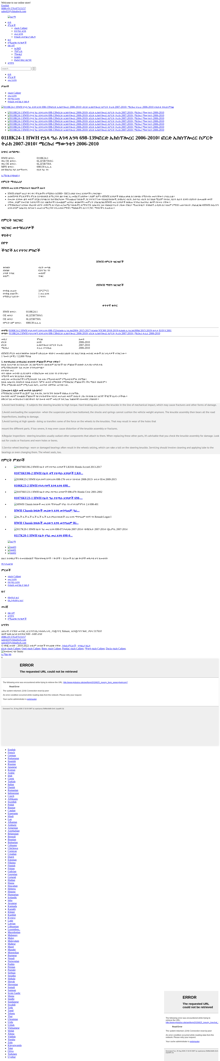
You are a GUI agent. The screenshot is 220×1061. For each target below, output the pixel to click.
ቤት (9, 22)
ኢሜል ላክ (6, 654)
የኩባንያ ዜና (13, 597)
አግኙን (11, 63)
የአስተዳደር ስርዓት (23, 60)
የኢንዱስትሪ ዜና (15, 600)
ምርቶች (12, 25)
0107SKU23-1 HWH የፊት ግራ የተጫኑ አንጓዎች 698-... (48, 498)
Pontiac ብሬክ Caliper (72, 648)
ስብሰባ (17, 57)
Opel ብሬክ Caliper (31, 648)
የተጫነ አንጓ (20, 31)
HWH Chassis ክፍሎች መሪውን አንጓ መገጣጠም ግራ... (47, 510)
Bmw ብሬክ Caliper (51, 648)
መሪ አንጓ (18, 34)
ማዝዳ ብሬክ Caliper (95, 648)
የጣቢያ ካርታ (84, 645)
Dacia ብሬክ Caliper (115, 648)
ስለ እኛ (11, 45)
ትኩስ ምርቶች (69, 645)
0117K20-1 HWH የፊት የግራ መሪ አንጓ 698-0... (43, 535)
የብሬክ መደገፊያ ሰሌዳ (24, 36)
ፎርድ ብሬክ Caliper (10, 648)
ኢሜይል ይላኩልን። (10, 175)
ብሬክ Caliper (20, 28)
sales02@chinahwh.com (13, 11)
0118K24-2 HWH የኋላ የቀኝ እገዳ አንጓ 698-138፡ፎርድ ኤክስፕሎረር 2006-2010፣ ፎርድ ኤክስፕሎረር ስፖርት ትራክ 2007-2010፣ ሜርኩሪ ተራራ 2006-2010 (84, 333)
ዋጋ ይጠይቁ (7, 563)
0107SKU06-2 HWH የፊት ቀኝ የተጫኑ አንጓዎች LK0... (48, 473)
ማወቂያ (18, 54)
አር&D (17, 48)
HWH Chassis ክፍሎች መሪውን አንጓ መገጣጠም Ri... (46, 523)
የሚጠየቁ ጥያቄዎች (17, 42)
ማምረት (18, 51)
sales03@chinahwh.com (13, 642)
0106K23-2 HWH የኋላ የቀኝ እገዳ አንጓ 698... (42, 485)
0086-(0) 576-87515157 (13, 637)
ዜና (9, 39)
